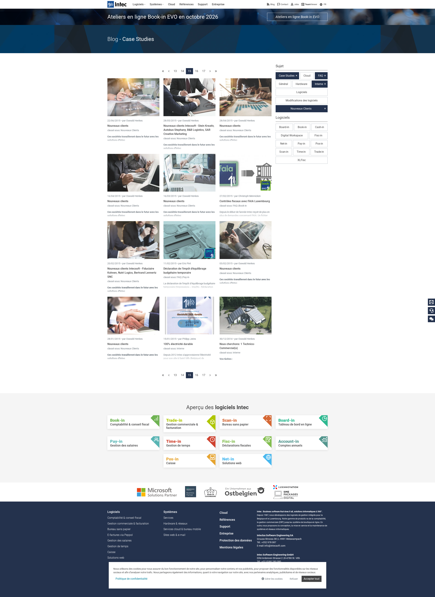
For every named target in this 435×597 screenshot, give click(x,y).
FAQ (235, 205)
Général (283, 84)
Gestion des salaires (119, 540)
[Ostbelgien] (245, 491)
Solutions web (115, 557)
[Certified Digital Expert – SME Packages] (285, 491)
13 (175, 71)
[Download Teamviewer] (431, 302)
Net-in (283, 143)
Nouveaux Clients (130, 130)
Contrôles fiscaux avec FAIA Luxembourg (245, 201)
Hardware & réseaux (175, 523)
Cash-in (319, 127)
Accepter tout (311, 578)
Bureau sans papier (118, 529)
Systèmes (170, 512)
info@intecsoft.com (274, 545)
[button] (323, 4)
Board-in (284, 127)
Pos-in (319, 143)
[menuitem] (139, 4)
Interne (180, 348)
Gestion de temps (117, 546)
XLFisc (302, 160)
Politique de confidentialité (131, 578)
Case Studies (286, 75)
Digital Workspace (292, 135)
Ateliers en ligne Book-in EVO (297, 17)
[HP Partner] (190, 491)
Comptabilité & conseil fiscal (124, 517)
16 (196, 71)
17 (203, 71)
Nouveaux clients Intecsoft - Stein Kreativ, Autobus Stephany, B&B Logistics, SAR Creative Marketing (188, 130)
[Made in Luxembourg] (210, 491)
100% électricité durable (178, 344)
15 (189, 71)
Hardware (301, 84)
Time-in (301, 151)
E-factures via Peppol (120, 535)
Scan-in (283, 151)
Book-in (243, 205)
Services (168, 517)
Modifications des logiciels (302, 100)
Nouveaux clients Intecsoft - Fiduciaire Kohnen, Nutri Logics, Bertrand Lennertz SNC (131, 272)
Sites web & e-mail (174, 535)
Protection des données (236, 540)
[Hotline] (431, 310)
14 (182, 71)
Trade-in (319, 151)
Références (227, 519)
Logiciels (301, 92)
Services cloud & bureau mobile (182, 529)
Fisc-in (318, 135)
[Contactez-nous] (431, 318)
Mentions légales (231, 547)
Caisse (111, 552)
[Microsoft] (157, 491)
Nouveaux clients (117, 125)
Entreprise (226, 533)
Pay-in (186, 277)
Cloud (306, 75)
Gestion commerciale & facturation (128, 523)
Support (225, 526)
